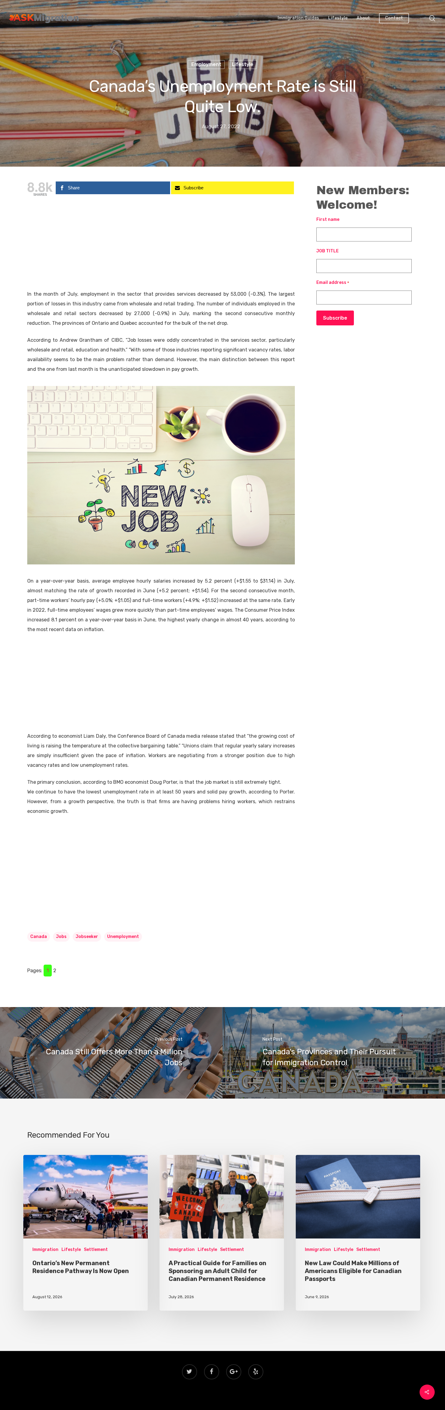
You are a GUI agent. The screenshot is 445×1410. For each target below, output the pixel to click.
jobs (61, 936)
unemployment (123, 936)
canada (38, 936)
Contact (394, 18)
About (363, 18)
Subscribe (335, 318)
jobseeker (87, 936)
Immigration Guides (298, 18)
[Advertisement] (161, 244)
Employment (206, 64)
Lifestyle (338, 18)
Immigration (45, 1249)
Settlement (96, 1249)
